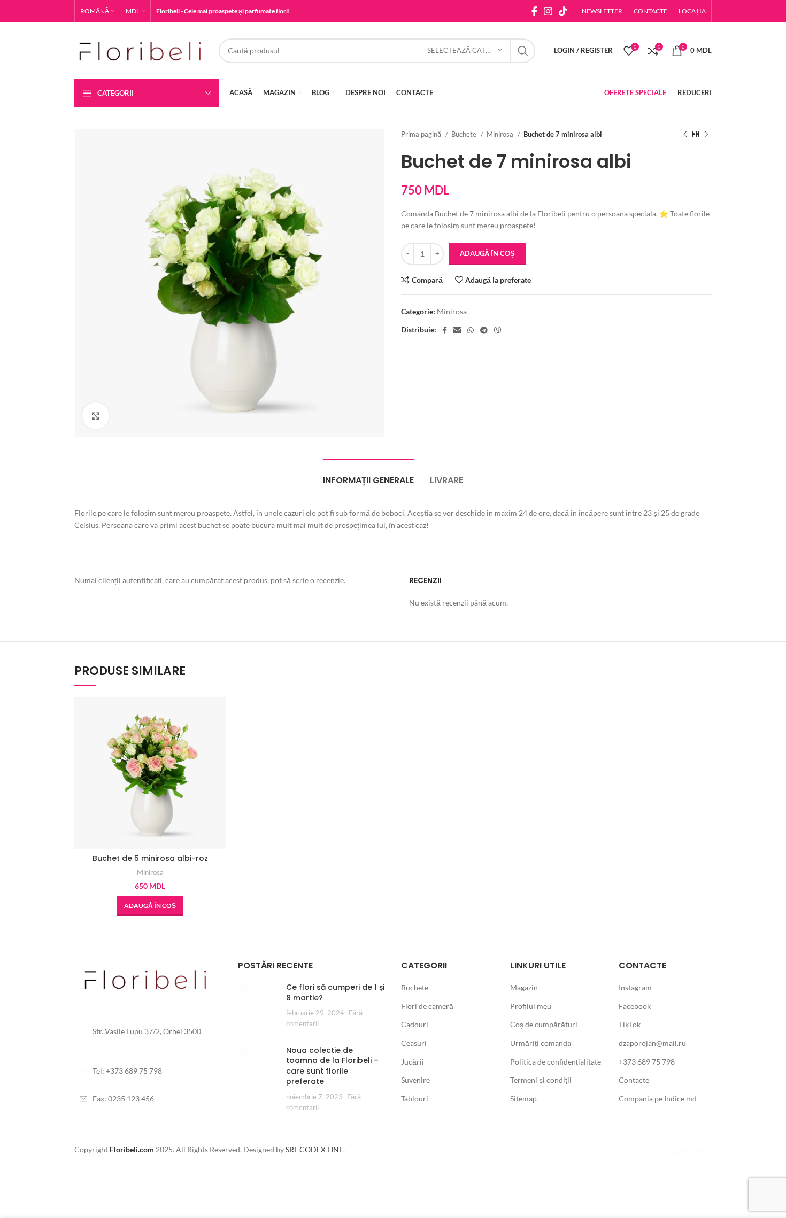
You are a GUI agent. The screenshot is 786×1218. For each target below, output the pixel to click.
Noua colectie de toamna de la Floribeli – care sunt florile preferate (332, 1066)
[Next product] (706, 134)
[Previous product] (685, 134)
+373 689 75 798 (647, 1061)
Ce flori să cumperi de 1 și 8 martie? (335, 992)
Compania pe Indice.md (658, 1098)
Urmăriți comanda (540, 1043)
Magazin (524, 987)
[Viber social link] (498, 330)
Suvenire (415, 1079)
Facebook (635, 1006)
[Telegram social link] (484, 330)
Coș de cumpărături (543, 1024)
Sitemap (523, 1098)
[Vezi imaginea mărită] (95, 415)
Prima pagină (422, 134)
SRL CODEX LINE (314, 1149)
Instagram (635, 987)
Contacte (634, 1079)
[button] (150, 906)
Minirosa (501, 134)
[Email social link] (457, 330)
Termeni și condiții (541, 1079)
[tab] (368, 475)
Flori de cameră (427, 1006)
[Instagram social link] (548, 11)
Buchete (464, 134)
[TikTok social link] (563, 11)
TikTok (630, 1024)
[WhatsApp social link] (470, 330)
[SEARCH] (523, 50)
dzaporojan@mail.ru (652, 1043)
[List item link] (148, 1032)
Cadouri (414, 1024)
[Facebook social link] (534, 11)
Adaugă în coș (487, 253)
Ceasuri (414, 1043)
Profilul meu (530, 1006)
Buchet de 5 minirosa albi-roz (150, 858)
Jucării (412, 1061)
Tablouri (414, 1098)
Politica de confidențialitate (555, 1061)
